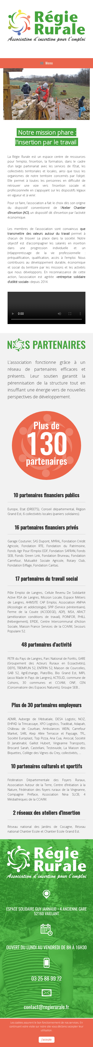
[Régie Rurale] (46, 26)
